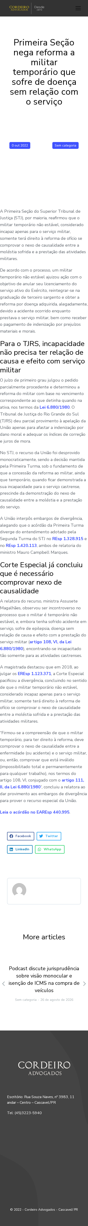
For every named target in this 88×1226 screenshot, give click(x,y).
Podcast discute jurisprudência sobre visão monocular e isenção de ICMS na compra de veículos (44, 979)
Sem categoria (65, 145)
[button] (78, 8)
